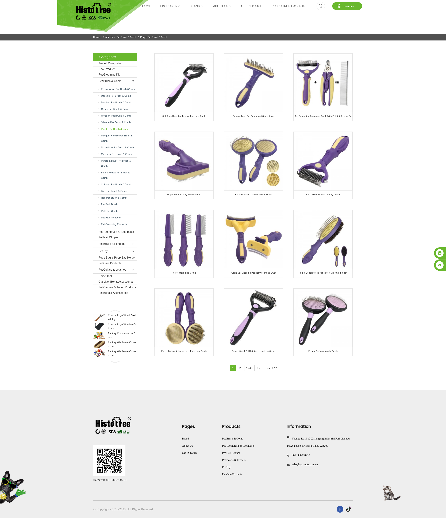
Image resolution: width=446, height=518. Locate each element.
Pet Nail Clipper (108, 237)
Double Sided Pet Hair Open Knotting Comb (253, 351)
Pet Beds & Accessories (113, 292)
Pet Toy (103, 251)
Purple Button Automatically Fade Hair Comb (184, 351)
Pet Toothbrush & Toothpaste (116, 231)
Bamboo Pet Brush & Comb (116, 102)
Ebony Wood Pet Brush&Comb (118, 89)
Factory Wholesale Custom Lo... (122, 344)
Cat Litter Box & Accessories (115, 281)
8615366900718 (301, 455)
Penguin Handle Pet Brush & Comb (116, 138)
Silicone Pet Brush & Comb (116, 122)
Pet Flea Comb (109, 211)
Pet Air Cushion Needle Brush (323, 351)
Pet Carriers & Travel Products (117, 287)
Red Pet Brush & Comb (114, 197)
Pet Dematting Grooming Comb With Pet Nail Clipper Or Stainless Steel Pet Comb (323, 117)
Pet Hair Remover (111, 217)
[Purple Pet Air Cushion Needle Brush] (253, 161)
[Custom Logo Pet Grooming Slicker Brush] (253, 83)
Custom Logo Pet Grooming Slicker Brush (253, 116)
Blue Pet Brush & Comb (114, 191)
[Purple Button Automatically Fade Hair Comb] (184, 318)
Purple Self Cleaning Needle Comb (184, 194)
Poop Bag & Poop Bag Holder (117, 257)
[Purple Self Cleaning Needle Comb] (184, 161)
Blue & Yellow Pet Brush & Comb (115, 175)
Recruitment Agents (288, 6)
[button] (115, 310)
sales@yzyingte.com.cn (305, 464)
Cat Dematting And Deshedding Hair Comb (183, 116)
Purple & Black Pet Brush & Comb (116, 163)
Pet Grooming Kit (109, 74)
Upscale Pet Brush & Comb (116, 95)
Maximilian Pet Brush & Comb (117, 147)
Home (146, 6)
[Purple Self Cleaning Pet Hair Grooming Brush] (253, 239)
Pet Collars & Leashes (112, 269)
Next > (249, 368)
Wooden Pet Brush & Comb (116, 115)
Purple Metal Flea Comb (184, 273)
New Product (106, 69)
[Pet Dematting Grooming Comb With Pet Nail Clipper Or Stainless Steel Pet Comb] (323, 83)
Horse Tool (105, 276)
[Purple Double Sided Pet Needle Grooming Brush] (323, 239)
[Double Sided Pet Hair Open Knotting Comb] (253, 318)
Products (168, 6)
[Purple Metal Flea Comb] (184, 239)
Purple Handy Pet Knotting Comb (323, 194)
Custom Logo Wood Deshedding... (122, 317)
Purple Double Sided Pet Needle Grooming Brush (323, 273)
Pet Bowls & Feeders (111, 243)
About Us (220, 6)
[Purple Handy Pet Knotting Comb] (323, 161)
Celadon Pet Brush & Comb (116, 184)
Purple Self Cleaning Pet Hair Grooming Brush (253, 273)
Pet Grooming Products (114, 224)
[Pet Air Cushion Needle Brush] (323, 318)
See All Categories (110, 63)
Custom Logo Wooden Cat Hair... (122, 326)
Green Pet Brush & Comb (115, 109)
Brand (195, 6)
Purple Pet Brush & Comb (153, 37)
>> (258, 368)
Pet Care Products (109, 263)
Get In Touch (251, 6)
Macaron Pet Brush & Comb (116, 154)
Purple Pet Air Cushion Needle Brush (253, 194)
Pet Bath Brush (109, 204)
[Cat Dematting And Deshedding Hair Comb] (184, 83)
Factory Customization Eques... (122, 335)
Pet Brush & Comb (126, 37)
